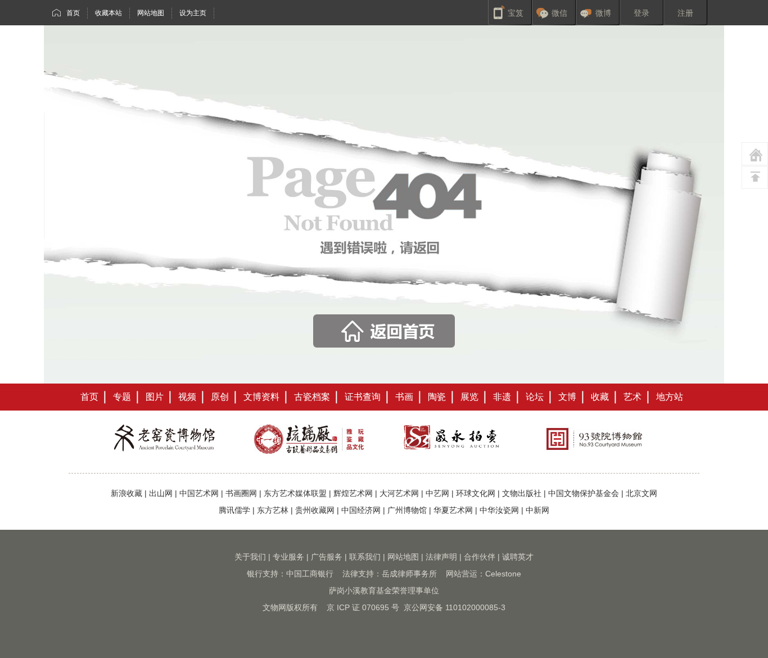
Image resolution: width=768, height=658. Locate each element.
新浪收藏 (126, 493)
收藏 (600, 397)
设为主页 (192, 13)
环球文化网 (475, 493)
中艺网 (437, 493)
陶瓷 (437, 397)
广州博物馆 (407, 510)
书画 (404, 397)
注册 (685, 12)
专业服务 (288, 556)
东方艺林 (272, 510)
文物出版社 (521, 493)
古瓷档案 (312, 397)
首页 (73, 13)
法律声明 (441, 556)
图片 (155, 397)
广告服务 (326, 556)
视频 (187, 397)
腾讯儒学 (234, 510)
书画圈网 (241, 493)
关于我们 (250, 556)
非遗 (502, 397)
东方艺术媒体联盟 (295, 493)
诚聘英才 (518, 556)
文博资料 (261, 397)
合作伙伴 (479, 556)
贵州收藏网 (315, 510)
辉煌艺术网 (353, 493)
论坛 (535, 397)
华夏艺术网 (453, 510)
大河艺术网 (399, 493)
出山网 (161, 493)
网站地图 (150, 13)
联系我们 (365, 556)
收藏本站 (108, 13)
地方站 (669, 397)
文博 (567, 397)
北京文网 (641, 493)
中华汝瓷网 (499, 510)
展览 (469, 397)
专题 (122, 397)
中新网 (537, 510)
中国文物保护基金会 (583, 493)
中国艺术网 (199, 493)
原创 (220, 397)
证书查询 (363, 397)
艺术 (632, 397)
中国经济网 (361, 510)
